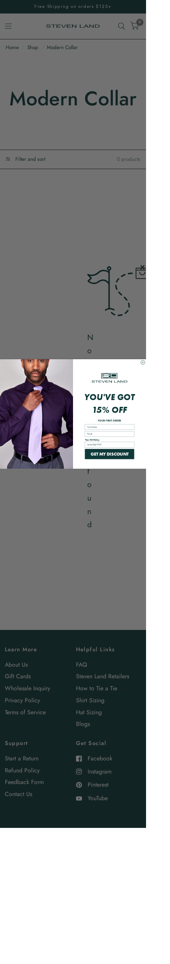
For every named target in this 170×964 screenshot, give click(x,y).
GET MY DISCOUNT (110, 453)
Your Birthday (92, 439)
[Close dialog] (143, 362)
